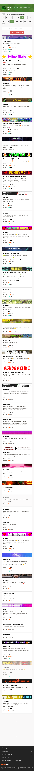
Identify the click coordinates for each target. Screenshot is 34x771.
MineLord (6, 213)
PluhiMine (6, 580)
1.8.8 (8, 21)
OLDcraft (6, 197)
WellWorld (6, 634)
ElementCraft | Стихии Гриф (12, 159)
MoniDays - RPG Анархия (11, 253)
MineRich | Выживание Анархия (13, 61)
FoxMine (6, 325)
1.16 (11, 17)
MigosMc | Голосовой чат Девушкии (15, 272)
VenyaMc (6, 522)
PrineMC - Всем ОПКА (10, 685)
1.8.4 (25, 21)
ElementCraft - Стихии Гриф (12, 356)
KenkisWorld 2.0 (8, 470)
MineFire (6, 509)
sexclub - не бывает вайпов (12, 123)
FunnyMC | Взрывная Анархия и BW (14, 176)
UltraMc (5, 104)
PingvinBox (6, 436)
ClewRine (6, 83)
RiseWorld (6, 340)
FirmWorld (6, 404)
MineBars (6, 232)
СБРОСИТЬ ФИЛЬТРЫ (17, 32)
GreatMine (6, 559)
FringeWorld (7, 419)
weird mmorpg (8, 487)
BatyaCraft (6, 646)
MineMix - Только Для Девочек (13, 372)
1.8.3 (30, 21)
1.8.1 (3, 25)
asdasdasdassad (8, 593)
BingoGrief (6, 452)
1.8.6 (16, 21)
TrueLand (6, 701)
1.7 (14, 17)
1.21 (7, 17)
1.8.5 (21, 21)
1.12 (26, 17)
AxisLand (6, 143)
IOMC (5, 609)
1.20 (18, 17)
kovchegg (6, 389)
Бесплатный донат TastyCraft (13, 624)
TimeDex (6, 667)
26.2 (3, 17)
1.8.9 (3, 21)
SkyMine (6, 305)
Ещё (30, 17)
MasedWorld (7, 289)
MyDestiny (6, 497)
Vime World (7, 41)
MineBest (6, 538)
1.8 (22, 17)
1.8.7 (12, 21)
